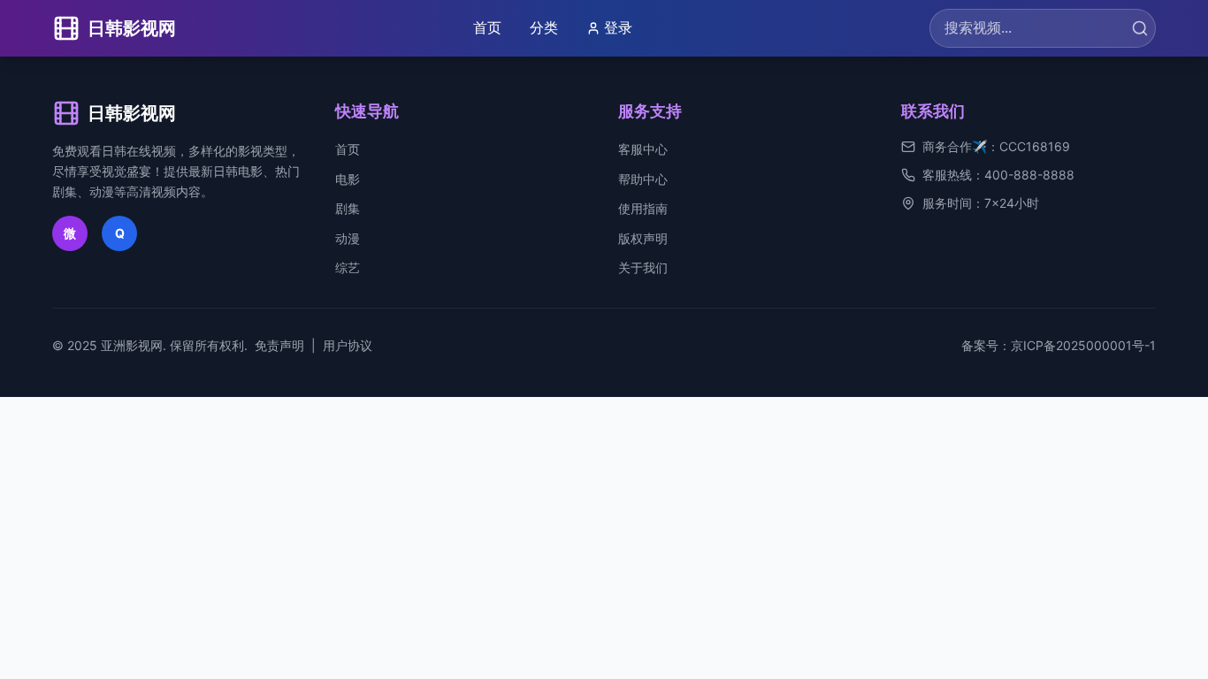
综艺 (347, 267)
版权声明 (643, 238)
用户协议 (347, 345)
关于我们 (643, 267)
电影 (347, 179)
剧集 (347, 208)
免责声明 (279, 345)
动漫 (347, 238)
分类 (544, 27)
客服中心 (643, 148)
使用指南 (643, 208)
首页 (487, 27)
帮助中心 (643, 179)
